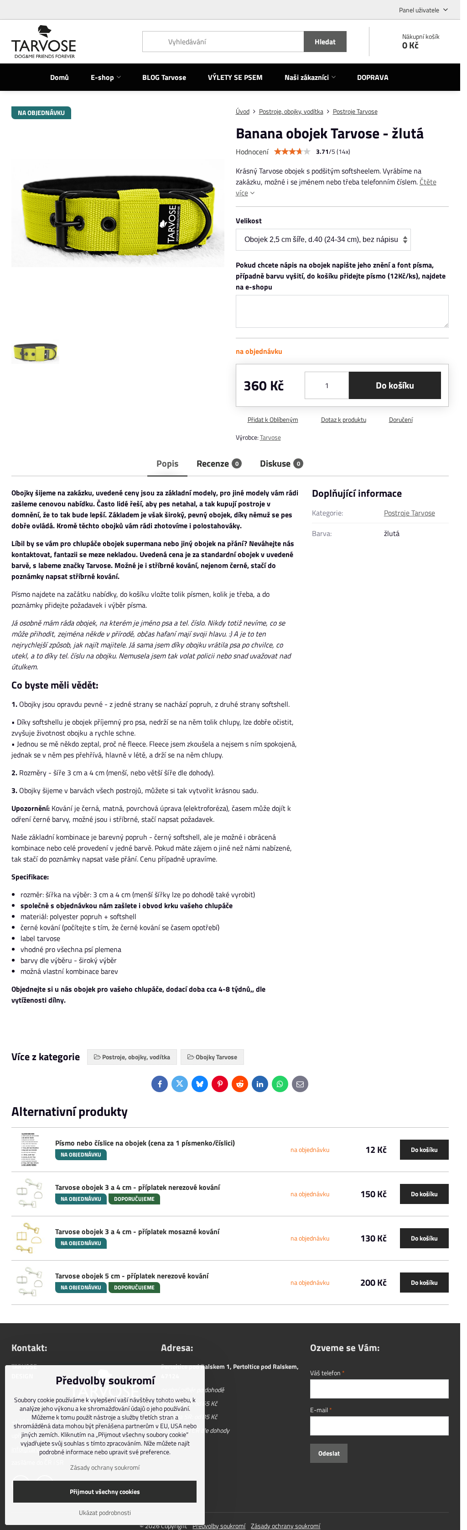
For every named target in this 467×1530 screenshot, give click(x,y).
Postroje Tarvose (409, 512)
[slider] (292, 151)
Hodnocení (252, 151)
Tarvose (270, 437)
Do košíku (395, 385)
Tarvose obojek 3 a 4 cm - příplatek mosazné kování (137, 1231)
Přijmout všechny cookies (105, 1491)
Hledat (325, 41)
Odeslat (329, 1453)
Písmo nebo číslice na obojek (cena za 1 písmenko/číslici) (145, 1142)
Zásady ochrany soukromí (105, 1467)
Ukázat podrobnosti (105, 1512)
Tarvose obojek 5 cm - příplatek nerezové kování (131, 1275)
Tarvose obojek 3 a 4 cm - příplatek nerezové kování (137, 1187)
